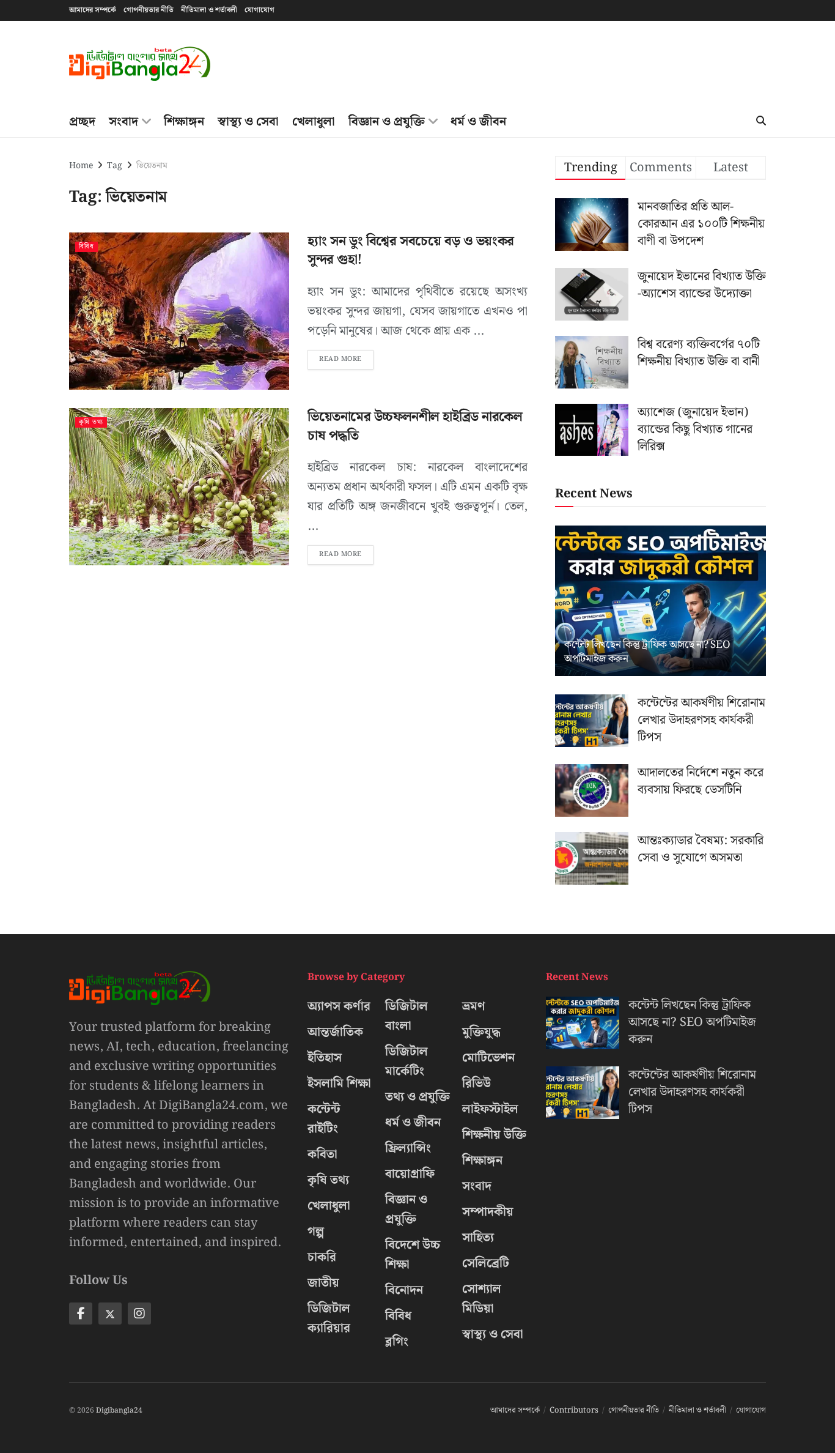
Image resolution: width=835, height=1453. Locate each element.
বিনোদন (404, 1290)
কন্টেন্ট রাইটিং (323, 1119)
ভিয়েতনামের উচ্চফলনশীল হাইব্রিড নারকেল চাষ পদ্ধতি (414, 426)
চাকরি (321, 1257)
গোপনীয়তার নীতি (148, 10)
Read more (346, 357)
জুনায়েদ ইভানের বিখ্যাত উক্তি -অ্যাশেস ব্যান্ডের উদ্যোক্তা (702, 285)
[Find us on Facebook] (80, 1313)
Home (81, 166)
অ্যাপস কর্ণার (338, 1006)
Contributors (574, 1410)
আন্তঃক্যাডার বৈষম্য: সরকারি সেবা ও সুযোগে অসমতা (700, 849)
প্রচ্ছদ (82, 122)
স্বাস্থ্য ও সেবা (248, 122)
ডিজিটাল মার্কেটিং (406, 1061)
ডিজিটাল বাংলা (406, 1016)
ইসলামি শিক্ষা (339, 1083)
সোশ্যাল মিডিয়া (481, 1298)
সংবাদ (123, 122)
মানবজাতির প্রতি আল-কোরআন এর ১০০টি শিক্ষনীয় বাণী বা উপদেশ (701, 224)
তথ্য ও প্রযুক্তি (417, 1097)
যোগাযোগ (259, 10)
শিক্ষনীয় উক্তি (494, 1135)
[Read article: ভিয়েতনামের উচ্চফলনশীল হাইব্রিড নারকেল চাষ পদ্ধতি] (179, 486)
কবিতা (322, 1154)
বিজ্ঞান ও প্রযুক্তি (386, 122)
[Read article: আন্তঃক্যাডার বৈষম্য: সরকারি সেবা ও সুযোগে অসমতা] (591, 858)
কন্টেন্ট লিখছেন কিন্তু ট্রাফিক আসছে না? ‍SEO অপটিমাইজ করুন (647, 652)
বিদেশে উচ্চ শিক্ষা (412, 1254)
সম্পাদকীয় (487, 1212)
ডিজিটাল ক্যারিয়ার (328, 1318)
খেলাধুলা (313, 122)
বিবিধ (86, 247)
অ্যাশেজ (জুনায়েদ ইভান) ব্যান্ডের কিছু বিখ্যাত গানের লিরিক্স (695, 429)
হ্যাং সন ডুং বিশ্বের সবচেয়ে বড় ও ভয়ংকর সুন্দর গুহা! (410, 251)
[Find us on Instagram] (139, 1313)
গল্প (315, 1231)
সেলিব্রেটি (485, 1263)
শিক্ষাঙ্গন (184, 122)
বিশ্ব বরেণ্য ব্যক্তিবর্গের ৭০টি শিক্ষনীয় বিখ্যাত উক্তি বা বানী (699, 353)
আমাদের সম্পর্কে (92, 10)
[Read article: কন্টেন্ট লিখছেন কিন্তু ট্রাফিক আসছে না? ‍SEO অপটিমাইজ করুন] (660, 601)
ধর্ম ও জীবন (478, 122)
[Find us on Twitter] (110, 1313)
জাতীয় (323, 1283)
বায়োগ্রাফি (410, 1174)
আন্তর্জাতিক (335, 1032)
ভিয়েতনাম (151, 166)
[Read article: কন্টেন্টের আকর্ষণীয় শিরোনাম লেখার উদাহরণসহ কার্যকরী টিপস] (591, 720)
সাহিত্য (478, 1237)
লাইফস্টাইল (490, 1109)
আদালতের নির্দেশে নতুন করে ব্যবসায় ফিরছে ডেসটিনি (700, 781)
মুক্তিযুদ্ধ (481, 1032)
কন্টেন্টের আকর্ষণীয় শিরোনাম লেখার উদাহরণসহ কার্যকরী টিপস (701, 720)
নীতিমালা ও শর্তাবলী (209, 10)
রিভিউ (476, 1083)
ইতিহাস (324, 1058)
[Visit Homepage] (139, 63)
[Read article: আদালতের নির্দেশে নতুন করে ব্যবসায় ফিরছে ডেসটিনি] (591, 790)
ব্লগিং (396, 1341)
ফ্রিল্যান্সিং (408, 1148)
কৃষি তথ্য (91, 422)
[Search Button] (761, 121)
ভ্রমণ (473, 1006)
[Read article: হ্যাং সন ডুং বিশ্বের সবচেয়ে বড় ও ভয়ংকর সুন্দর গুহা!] (179, 311)
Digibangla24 (119, 1410)
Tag (114, 166)
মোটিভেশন (488, 1058)
